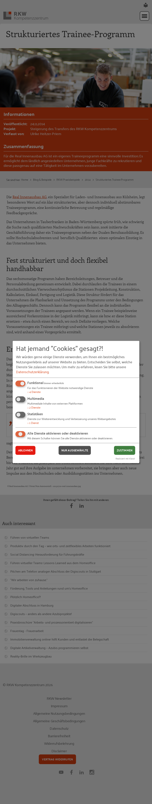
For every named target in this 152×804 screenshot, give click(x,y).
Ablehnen (25, 450)
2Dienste (33, 407)
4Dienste (34, 391)
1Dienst (33, 422)
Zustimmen (124, 450)
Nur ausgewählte (74, 450)
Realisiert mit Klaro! (125, 458)
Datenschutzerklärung (32, 371)
